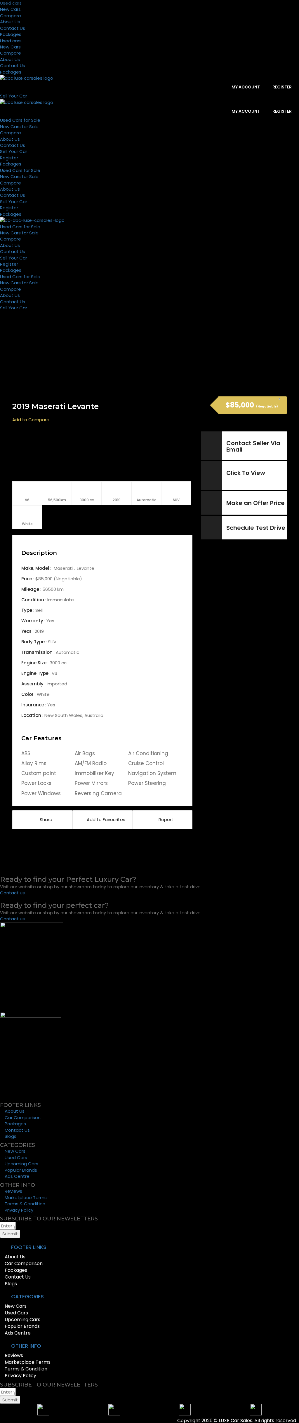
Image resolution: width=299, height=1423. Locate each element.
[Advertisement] (153, 453)
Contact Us (12, 28)
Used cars (11, 3)
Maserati (64, 568)
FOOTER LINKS (28, 1247)
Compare (10, 16)
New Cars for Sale (19, 126)
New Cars (10, 9)
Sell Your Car (13, 151)
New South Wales (63, 715)
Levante (85, 568)
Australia (93, 715)
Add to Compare (30, 420)
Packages (10, 34)
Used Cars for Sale (20, 120)
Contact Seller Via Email (253, 446)
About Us (10, 22)
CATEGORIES (27, 1296)
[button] (149, 1247)
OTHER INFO (26, 1345)
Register (282, 87)
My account (245, 87)
